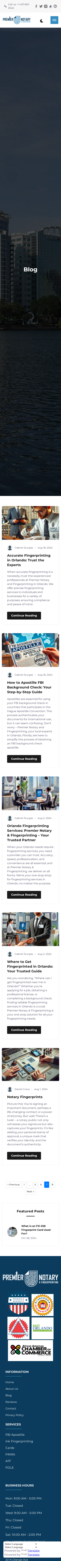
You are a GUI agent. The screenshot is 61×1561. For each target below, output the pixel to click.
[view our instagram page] (45, 6)
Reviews (11, 1402)
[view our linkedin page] (55, 6)
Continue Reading (24, 615)
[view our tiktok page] (50, 6)
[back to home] (17, 20)
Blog (8, 1395)
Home (9, 1382)
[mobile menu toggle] (54, 20)
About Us (11, 1388)
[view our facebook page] (36, 6)
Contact (10, 1408)
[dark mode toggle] (42, 21)
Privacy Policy (14, 1415)
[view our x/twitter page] (41, 6)
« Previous (13, 1184)
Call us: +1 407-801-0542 (19, 6)
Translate (33, 1550)
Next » (30, 1191)
